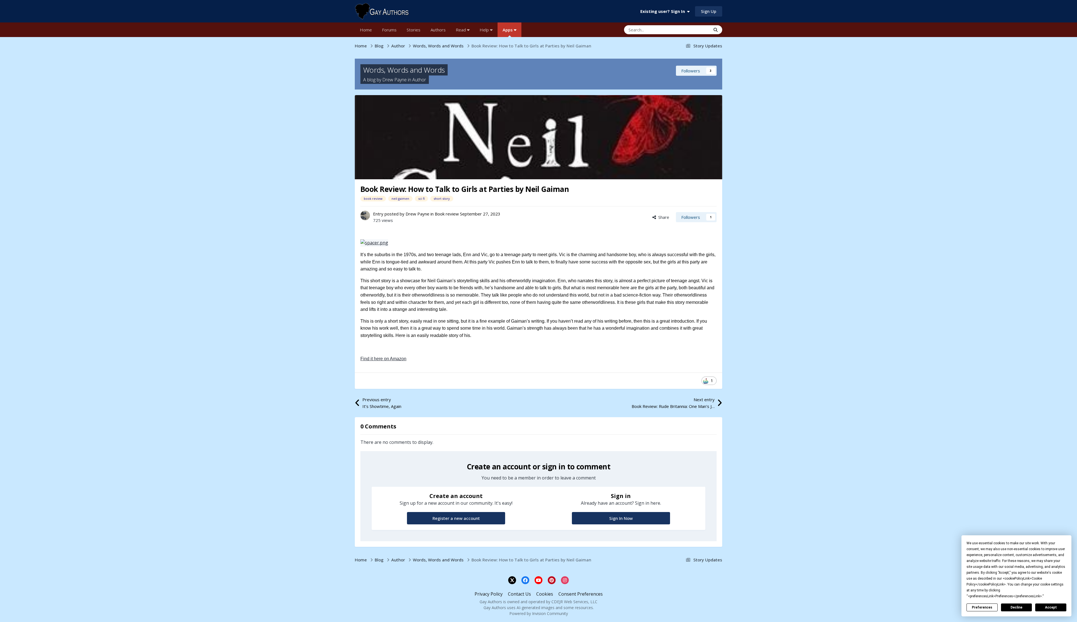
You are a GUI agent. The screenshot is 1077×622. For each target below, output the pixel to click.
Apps (508, 30)
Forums (389, 30)
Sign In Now (621, 518)
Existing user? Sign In (663, 11)
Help (485, 30)
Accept (1051, 607)
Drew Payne (394, 80)
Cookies (544, 594)
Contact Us (519, 594)
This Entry (693, 29)
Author (419, 80)
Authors (438, 30)
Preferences (982, 607)
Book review (447, 214)
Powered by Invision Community (538, 613)
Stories (413, 30)
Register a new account (456, 518)
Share (662, 217)
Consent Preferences (580, 594)
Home (366, 30)
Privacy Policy (489, 594)
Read (461, 30)
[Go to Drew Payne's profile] (365, 215)
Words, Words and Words (404, 70)
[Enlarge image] (374, 243)
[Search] (715, 29)
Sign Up (708, 11)
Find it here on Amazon (383, 358)
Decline (1016, 607)
